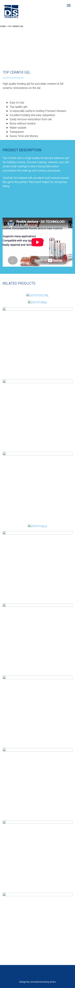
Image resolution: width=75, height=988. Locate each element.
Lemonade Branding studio (42, 981)
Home (3, 26)
